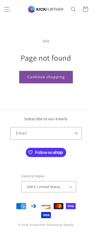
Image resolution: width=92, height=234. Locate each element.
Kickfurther (38, 225)
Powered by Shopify (60, 225)
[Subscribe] (76, 133)
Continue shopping (46, 77)
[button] (7, 9)
